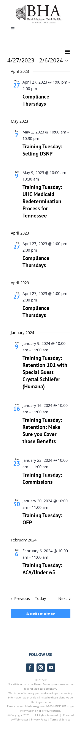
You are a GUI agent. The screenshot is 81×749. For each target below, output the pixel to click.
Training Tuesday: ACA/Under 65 (42, 569)
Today (40, 598)
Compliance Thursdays (35, 100)
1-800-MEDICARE (56, 706)
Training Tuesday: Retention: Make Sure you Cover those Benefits (42, 430)
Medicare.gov (33, 706)
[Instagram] (41, 667)
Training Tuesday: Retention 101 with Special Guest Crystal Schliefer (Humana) (44, 372)
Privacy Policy (39, 719)
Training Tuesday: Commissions (42, 478)
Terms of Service (60, 719)
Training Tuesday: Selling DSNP (42, 150)
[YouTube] (51, 667)
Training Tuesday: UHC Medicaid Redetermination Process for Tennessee (42, 201)
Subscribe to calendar (40, 614)
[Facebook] (30, 667)
